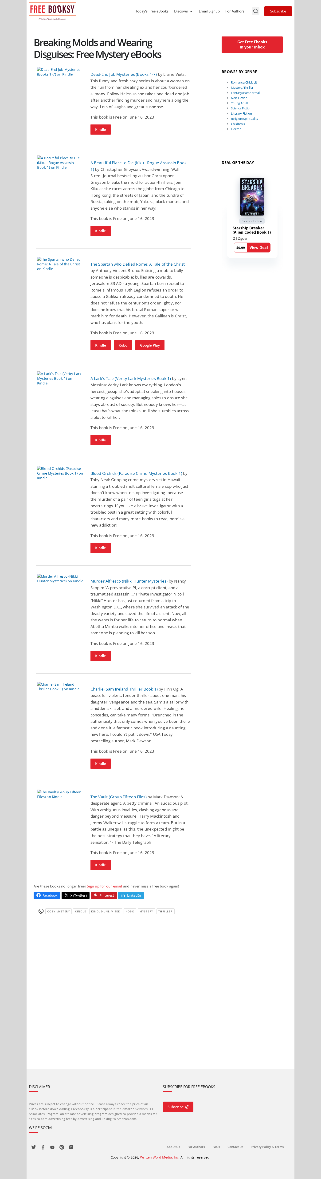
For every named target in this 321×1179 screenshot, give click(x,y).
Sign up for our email (104, 886)
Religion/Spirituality (244, 118)
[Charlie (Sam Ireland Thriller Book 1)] (60, 686)
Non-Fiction (239, 98)
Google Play (150, 345)
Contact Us (235, 1147)
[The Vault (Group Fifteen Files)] (60, 794)
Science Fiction (241, 108)
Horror (236, 129)
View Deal (259, 247)
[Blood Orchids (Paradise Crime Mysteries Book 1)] (60, 473)
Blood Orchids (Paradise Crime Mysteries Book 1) (136, 473)
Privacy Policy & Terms (267, 1147)
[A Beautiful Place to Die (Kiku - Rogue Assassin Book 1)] (60, 163)
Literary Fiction (241, 113)
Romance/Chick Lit (244, 82)
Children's (238, 124)
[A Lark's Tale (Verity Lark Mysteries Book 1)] (60, 378)
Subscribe (278, 11)
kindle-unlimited (105, 911)
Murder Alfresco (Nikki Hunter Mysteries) (129, 581)
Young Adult (239, 103)
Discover (181, 11)
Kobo (123, 345)
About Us (173, 1147)
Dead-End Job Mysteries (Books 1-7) (123, 74)
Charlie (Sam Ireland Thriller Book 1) (124, 689)
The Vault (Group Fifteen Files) (118, 796)
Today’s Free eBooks (151, 11)
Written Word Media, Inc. (160, 1157)
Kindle (100, 129)
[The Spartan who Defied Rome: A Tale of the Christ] (60, 264)
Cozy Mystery (58, 911)
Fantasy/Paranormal (245, 93)
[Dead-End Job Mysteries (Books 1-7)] (60, 71)
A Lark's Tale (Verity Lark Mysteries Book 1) (130, 378)
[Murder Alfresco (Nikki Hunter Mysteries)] (60, 578)
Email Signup (209, 11)
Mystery (146, 911)
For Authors (234, 11)
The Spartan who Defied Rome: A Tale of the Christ (137, 264)
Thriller (165, 911)
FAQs (216, 1147)
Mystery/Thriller (242, 87)
